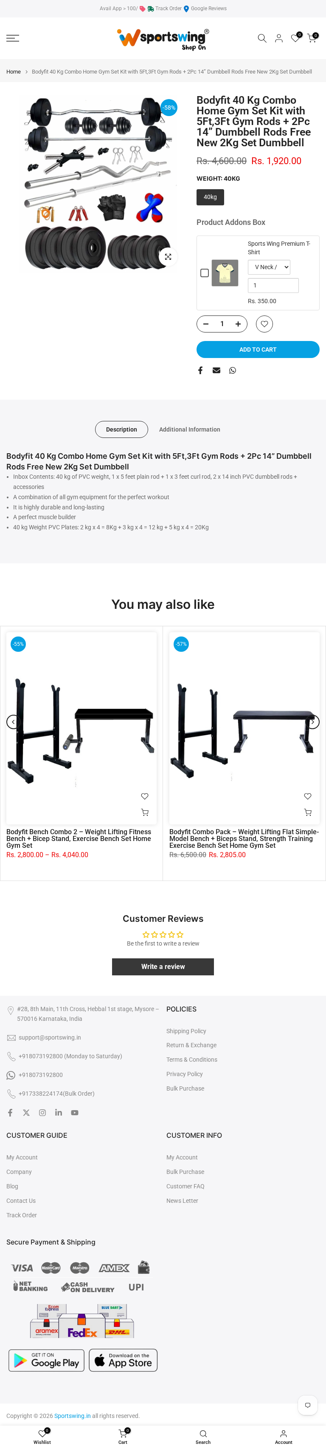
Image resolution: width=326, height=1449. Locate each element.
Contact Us (21, 1200)
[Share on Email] (216, 370)
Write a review (163, 967)
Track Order (168, 8)
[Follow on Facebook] (10, 1113)
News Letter (182, 1200)
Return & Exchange (191, 1045)
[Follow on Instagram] (42, 1113)
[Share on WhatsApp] (232, 370)
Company (19, 1171)
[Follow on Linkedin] (58, 1113)
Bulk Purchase (185, 1088)
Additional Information (189, 429)
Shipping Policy (186, 1031)
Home (13, 71)
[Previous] (13, 722)
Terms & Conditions (191, 1059)
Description (121, 429)
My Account (22, 1157)
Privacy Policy (184, 1074)
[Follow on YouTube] (75, 1113)
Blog (12, 1186)
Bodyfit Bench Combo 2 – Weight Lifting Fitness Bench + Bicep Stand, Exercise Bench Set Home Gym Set (78, 839)
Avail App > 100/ (119, 8)
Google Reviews (209, 8)
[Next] (312, 722)
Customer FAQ (185, 1186)
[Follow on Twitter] (26, 1113)
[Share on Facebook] (200, 370)
